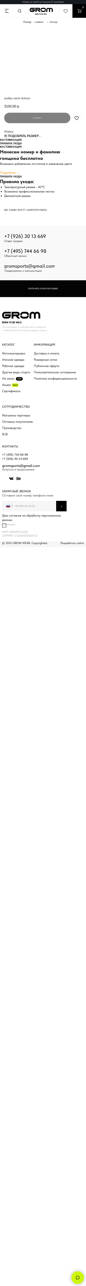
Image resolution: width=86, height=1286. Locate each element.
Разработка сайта (72, 543)
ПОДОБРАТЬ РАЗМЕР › (24, 136)
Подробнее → (10, 172)
